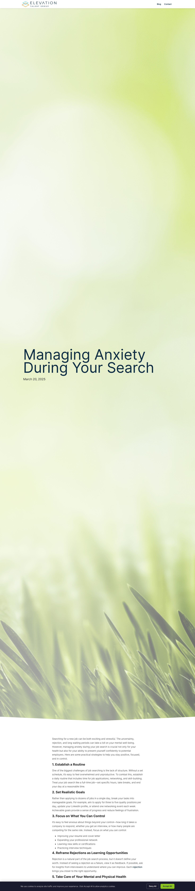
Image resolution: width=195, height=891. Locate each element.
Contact (168, 4)
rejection (137, 867)
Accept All (167, 886)
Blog (159, 4)
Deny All (152, 886)
